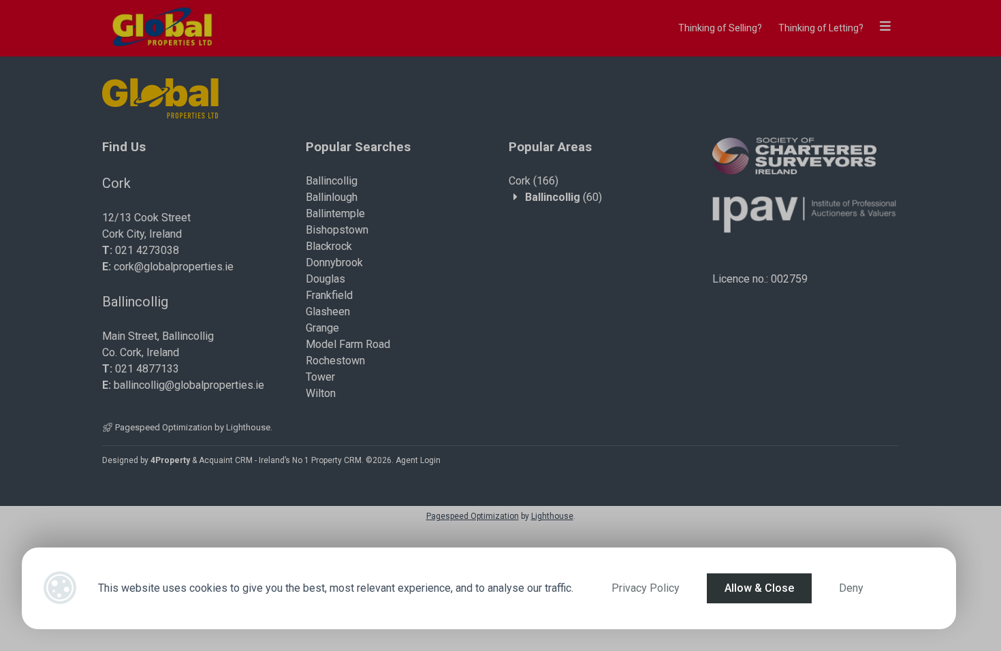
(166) (533, 180)
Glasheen (328, 311)
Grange (322, 327)
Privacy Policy (645, 588)
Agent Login (418, 460)
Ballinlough (332, 197)
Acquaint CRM (226, 460)
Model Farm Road (348, 344)
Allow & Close (759, 588)
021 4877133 (147, 368)
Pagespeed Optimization (163, 427)
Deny (851, 588)
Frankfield (329, 295)
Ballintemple (335, 213)
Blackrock (329, 246)
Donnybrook (334, 262)
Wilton (321, 393)
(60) (563, 197)
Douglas (325, 278)
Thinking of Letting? (820, 27)
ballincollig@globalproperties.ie (189, 385)
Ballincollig (332, 180)
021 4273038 (147, 250)
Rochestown (335, 360)
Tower (320, 376)
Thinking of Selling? (720, 27)
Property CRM (336, 460)
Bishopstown (337, 229)
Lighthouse (248, 427)
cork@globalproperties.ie (174, 266)
